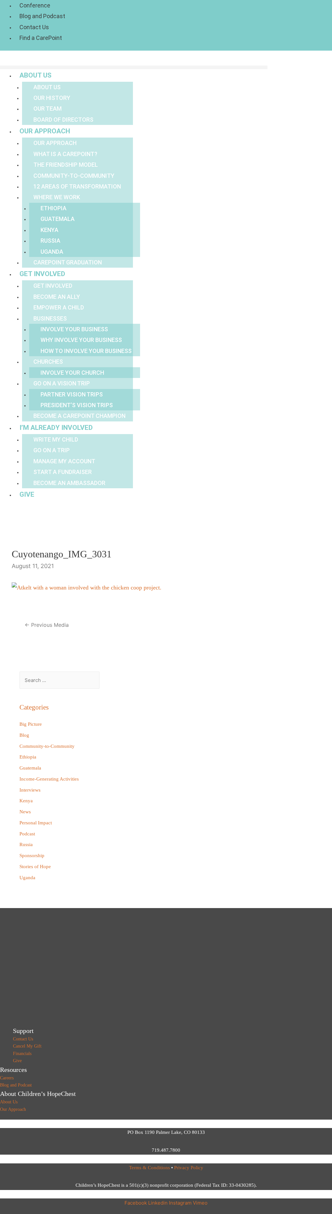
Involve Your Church (72, 372)
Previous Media (47, 625)
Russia (50, 240)
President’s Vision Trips (77, 405)
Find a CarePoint (40, 37)
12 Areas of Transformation (77, 186)
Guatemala (58, 218)
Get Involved (42, 274)
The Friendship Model (65, 164)
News (25, 811)
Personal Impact (35, 822)
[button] (133, 67)
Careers (7, 1077)
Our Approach (44, 131)
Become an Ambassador (69, 483)
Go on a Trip (51, 450)
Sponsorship (31, 855)
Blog (24, 735)
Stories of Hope (35, 866)
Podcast (27, 833)
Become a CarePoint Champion (79, 415)
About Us (35, 75)
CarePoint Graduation (67, 262)
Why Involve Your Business (81, 339)
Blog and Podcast (42, 16)
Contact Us (34, 27)
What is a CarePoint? (65, 154)
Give (26, 494)
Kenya (49, 229)
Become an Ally (56, 296)
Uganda (52, 251)
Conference (34, 5)
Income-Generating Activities (49, 779)
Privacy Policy (188, 1167)
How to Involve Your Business (86, 350)
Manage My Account (64, 461)
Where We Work (56, 197)
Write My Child (55, 439)
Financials (22, 1053)
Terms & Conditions (149, 1167)
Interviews (30, 790)
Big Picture (30, 724)
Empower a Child (58, 307)
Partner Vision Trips (72, 394)
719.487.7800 (166, 1150)
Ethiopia (53, 208)
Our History (51, 97)
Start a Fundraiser (62, 471)
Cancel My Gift (27, 1046)
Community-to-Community (73, 175)
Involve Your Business (74, 329)
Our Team (47, 108)
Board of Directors (63, 119)
